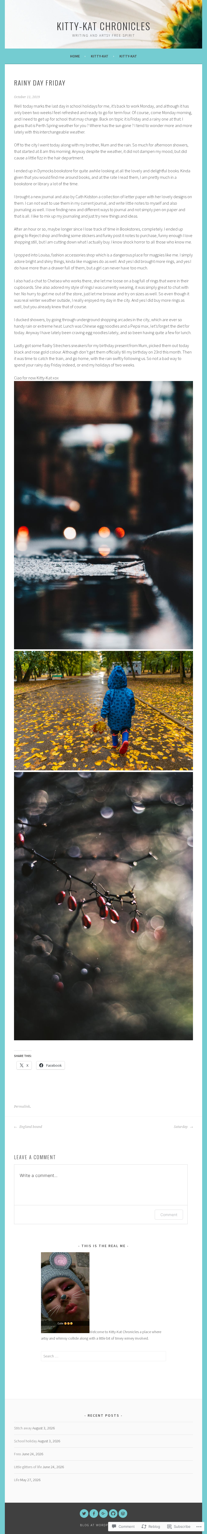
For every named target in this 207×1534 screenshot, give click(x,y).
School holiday (25, 1441)
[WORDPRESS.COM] (123, 1513)
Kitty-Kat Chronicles (103, 26)
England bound (30, 1127)
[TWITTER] (84, 1513)
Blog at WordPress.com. (103, 1525)
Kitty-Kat (99, 56)
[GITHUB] (113, 1513)
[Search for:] (103, 1356)
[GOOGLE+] (103, 1513)
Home (75, 56)
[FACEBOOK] (93, 1513)
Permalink (22, 1107)
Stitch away (23, 1428)
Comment (168, 1214)
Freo (17, 1453)
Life (16, 1479)
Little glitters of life (28, 1466)
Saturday (181, 1127)
